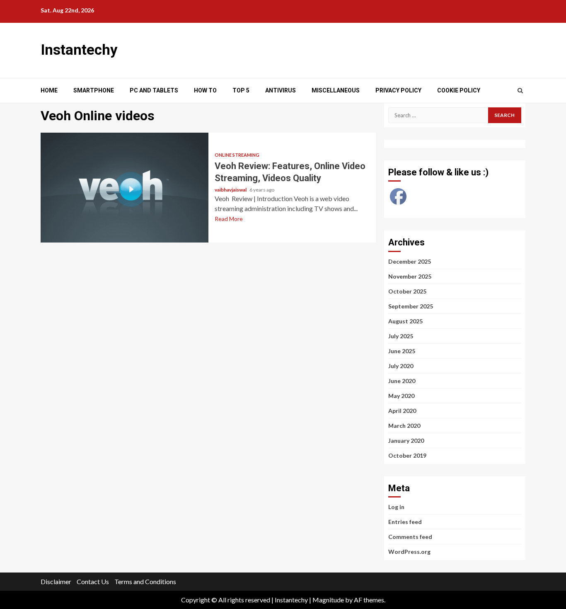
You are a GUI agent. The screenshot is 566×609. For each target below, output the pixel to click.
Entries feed (405, 521)
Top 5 (240, 90)
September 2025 (410, 306)
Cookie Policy (458, 90)
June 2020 (401, 380)
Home (49, 90)
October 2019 (407, 455)
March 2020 (404, 425)
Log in (396, 506)
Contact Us (93, 581)
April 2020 (402, 410)
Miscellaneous (336, 90)
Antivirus (280, 90)
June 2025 (401, 350)
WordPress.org (409, 551)
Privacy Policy (398, 90)
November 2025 (409, 276)
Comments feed (410, 536)
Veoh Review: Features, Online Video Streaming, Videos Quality (124, 188)
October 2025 (407, 291)
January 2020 (406, 440)
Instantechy (79, 49)
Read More (229, 218)
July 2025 (400, 336)
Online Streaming (237, 155)
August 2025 (405, 321)
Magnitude (328, 600)
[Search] (520, 90)
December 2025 (409, 261)
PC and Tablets (154, 90)
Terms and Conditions (145, 581)
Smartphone (93, 90)
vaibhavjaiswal (231, 190)
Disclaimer (56, 581)
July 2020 (400, 365)
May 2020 (401, 395)
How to (205, 90)
